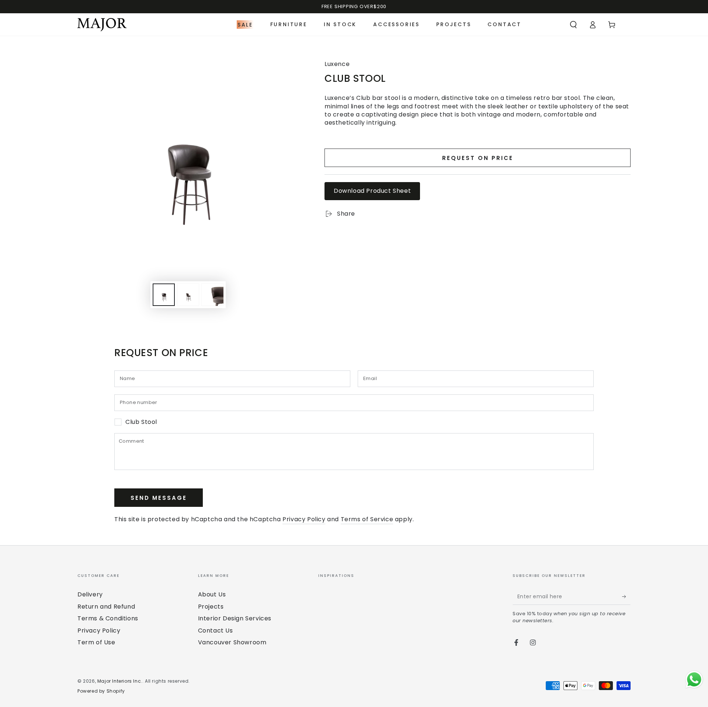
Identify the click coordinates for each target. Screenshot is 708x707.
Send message (159, 498)
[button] (573, 25)
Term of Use (96, 642)
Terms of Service (367, 519)
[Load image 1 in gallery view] (164, 294)
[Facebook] (516, 642)
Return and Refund (106, 606)
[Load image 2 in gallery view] (188, 294)
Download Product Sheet (372, 191)
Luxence (337, 64)
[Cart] (611, 25)
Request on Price (477, 158)
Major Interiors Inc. (119, 681)
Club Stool (141, 422)
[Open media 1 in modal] (188, 159)
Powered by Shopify (101, 691)
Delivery (90, 594)
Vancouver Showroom (232, 642)
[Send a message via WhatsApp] (694, 679)
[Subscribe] (626, 596)
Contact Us (215, 630)
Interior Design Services (234, 618)
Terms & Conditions (107, 618)
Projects (211, 606)
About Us (212, 594)
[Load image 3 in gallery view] (212, 294)
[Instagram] (532, 642)
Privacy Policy (303, 519)
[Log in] (592, 25)
